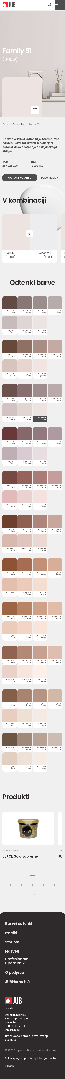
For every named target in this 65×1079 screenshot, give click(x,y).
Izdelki (11, 933)
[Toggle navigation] (60, 5)
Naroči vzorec (20, 178)
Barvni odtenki (18, 923)
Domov (7, 124)
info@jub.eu (12, 1030)
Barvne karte (20, 124)
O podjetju (14, 972)
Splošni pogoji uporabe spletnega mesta (30, 1058)
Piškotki (9, 1065)
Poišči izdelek (49, 178)
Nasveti (12, 951)
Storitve (12, 942)
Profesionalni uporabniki (17, 961)
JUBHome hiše (18, 981)
